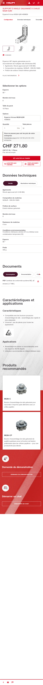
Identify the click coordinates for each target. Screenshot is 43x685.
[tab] (8, 19)
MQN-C (7, 399)
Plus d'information (9, 75)
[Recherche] (38, 3)
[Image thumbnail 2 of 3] (21, 49)
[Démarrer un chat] (12, 682)
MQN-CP (8, 435)
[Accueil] (11, 3)
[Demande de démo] (8, 682)
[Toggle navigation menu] (3, 3)
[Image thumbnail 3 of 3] (33, 49)
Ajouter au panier (23, 158)
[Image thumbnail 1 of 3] (8, 49)
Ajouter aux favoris (11, 163)
